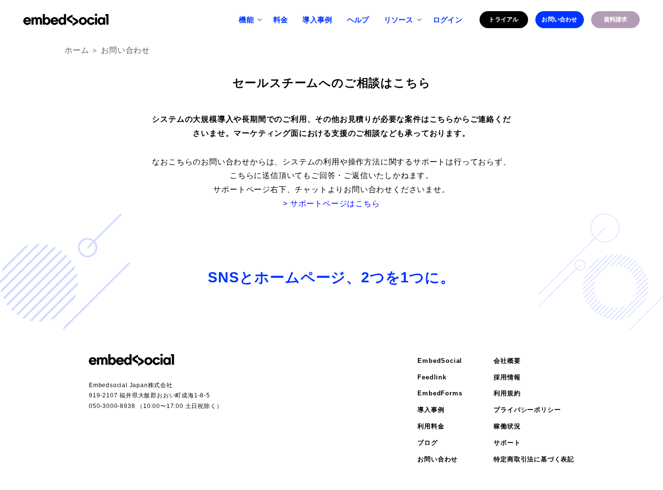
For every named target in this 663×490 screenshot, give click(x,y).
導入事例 (317, 20)
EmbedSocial (439, 360)
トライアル (503, 19)
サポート (507, 442)
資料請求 (616, 19)
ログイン (448, 20)
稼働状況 (507, 426)
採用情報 (507, 377)
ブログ (427, 442)
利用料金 (430, 426)
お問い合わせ (559, 19)
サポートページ (241, 189)
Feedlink (431, 377)
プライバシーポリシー (527, 409)
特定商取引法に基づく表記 (534, 459)
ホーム (77, 50)
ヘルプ (358, 20)
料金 (280, 20)
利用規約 (507, 393)
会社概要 (507, 360)
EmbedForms (439, 393)
